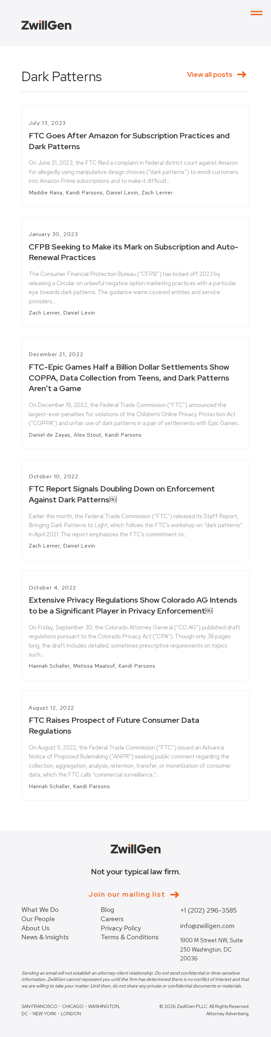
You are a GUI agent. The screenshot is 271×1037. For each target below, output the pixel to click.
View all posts (209, 74)
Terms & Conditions (130, 937)
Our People (38, 919)
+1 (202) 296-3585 (208, 910)
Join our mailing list (126, 894)
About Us (35, 928)
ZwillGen (46, 25)
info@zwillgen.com (207, 925)
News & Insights (45, 937)
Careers (112, 919)
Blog (107, 909)
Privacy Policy (121, 928)
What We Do (39, 909)
